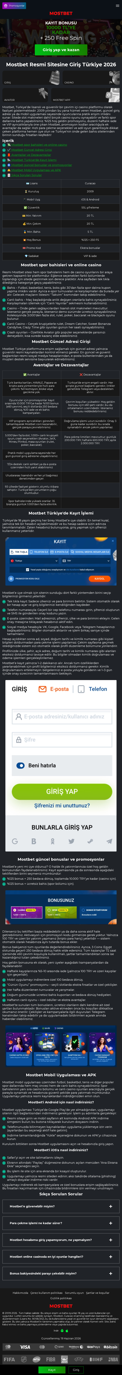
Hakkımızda (20, 1292)
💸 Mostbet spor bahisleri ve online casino (37, 145)
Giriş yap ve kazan (61, 49)
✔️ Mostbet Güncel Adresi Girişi (29, 150)
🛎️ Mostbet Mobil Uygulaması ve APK (34, 170)
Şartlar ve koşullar (97, 1292)
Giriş (76, 1370)
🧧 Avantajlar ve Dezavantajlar (29, 155)
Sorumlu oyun (74, 1292)
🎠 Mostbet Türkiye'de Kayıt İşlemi (32, 160)
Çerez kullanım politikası (46, 1292)
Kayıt (52, 1370)
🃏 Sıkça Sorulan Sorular (24, 175)
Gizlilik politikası (61, 1298)
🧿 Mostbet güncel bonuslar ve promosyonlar (39, 165)
